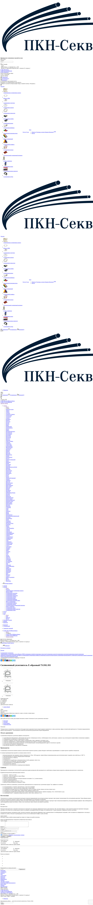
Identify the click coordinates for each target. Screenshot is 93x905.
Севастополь (9, 532)
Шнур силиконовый (23, 655)
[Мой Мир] (5, 660)
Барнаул (8, 420)
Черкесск (8, 572)
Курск (7, 475)
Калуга (7, 458)
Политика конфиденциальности (8, 882)
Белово (7, 422)
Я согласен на (13, 835)
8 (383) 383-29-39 (4, 69)
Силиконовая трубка (13, 656)
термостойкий (6, 706)
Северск (8, 535)
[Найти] (1, 63)
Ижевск (8, 451)
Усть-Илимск (9, 561)
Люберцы (8, 480)
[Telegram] (15, 660)
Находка (8, 495)
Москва (8, 489)
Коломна (8, 465)
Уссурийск (8, 560)
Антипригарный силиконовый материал (58, 655)
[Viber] (9, 660)
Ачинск (8, 418)
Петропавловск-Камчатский (12, 516)
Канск (7, 460)
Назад (7, 407)
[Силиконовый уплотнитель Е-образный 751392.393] (8, 681)
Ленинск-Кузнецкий (11, 478)
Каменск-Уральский (10, 459)
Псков (7, 519)
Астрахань (8, 416)
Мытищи (8, 491)
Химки (7, 567)
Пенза (7, 512)
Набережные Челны (10, 492)
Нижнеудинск (9, 498)
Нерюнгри (8, 496)
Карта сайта (3, 884)
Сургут (7, 545)
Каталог (8, 589)
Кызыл (7, 476)
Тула (7, 554)
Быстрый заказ (4, 886)
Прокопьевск (9, 518)
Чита (7, 573)
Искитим (8, 453)
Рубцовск (8, 524)
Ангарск (8, 413)
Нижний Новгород (10, 500)
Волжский (8, 437)
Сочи (7, 540)
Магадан (8, 481)
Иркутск (8, 452)
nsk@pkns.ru (5, 643)
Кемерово (8, 462)
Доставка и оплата (5, 881)
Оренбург (8, 511)
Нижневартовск (9, 497)
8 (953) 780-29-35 (4, 72)
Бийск (7, 425)
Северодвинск (9, 534)
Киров (7, 463)
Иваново (8, 449)
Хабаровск (8, 565)
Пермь (7, 513)
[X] (7, 660)
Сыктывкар (8, 546)
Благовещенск (9, 427)
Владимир (8, 435)
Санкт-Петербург (10, 528)
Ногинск (8, 505)
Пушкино (8, 520)
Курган (7, 474)
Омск (7, 508)
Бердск (7, 424)
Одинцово (8, 507)
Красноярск (8, 473)
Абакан (7, 410)
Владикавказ (9, 433)
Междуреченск (9, 485)
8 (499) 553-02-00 (6, 70)
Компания (3, 870)
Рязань (7, 525)
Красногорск (9, 470)
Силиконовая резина (72, 654)
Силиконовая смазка (81, 655)
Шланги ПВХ (21, 654)
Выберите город (10, 409)
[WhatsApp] (11, 660)
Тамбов (7, 549)
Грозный (8, 442)
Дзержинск (8, 443)
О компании (3, 871)
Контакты (3, 878)
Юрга (7, 578)
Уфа (7, 563)
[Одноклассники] (3, 660)
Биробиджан (9, 426)
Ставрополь (9, 541)
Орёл (7, 509)
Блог (7, 616)
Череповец (8, 571)
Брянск (7, 430)
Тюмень (8, 556)
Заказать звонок (4, 403)
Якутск (7, 579)
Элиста (7, 576)
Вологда (8, 438)
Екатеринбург (9, 446)
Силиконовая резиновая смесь (12, 655)
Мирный (8, 487)
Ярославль (8, 581)
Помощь (2, 880)
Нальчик (8, 494)
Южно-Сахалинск (10, 577)
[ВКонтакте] (1, 660)
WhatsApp (5, 390)
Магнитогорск (9, 483)
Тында (7, 555)
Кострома (8, 469)
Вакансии (3, 876)
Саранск (8, 529)
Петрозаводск (9, 514)
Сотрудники (3, 875)
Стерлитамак (9, 544)
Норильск (8, 506)
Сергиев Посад (9, 536)
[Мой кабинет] (1, 85)
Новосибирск (9, 503)
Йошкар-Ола (9, 454)
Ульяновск (8, 558)
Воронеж (8, 440)
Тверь (7, 550)
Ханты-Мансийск (10, 566)
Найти (2, 903)
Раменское (8, 522)
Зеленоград (8, 448)
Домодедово (9, 445)
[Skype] (13, 660)
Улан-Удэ (8, 557)
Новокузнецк (9, 502)
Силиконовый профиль (33, 655)
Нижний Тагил (9, 501)
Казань (7, 456)
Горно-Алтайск (9, 441)
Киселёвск (8, 464)
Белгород (8, 421)
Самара (7, 527)
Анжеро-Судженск (10, 414)
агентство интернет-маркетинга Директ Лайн (22, 901)
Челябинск (8, 569)
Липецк (8, 479)
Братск (7, 429)
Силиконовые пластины (62, 654)
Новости (3, 873)
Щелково (8, 574)
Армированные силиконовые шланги (9, 654)
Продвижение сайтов (5, 901)
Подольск (8, 517)
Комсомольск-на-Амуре (11, 467)
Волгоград (8, 436)
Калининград (9, 457)
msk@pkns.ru (11, 643)
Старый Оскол (9, 543)
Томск (7, 552)
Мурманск (8, 490)
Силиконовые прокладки (40, 654)
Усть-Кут (8, 562)
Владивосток (9, 432)
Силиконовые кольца (44, 655)
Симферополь (9, 538)
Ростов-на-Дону (9, 523)
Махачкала (8, 484)
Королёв (8, 468)
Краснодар (8, 471)
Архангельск (9, 415)
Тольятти (8, 551)
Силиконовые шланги (51, 654)
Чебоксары (8, 568)
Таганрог (8, 547)
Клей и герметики (72, 655)
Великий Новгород (10, 431)
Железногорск (9, 447)
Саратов (8, 530)
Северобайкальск (10, 533)
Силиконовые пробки (29, 654)
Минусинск (8, 486)
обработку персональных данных (16, 835)
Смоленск (8, 539)
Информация (4, 879)
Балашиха (8, 419)
